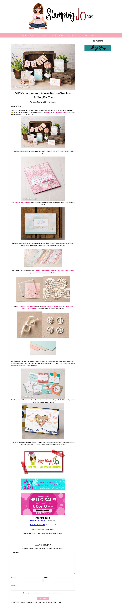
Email (46, 577)
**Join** (45, 35)
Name (14, 577)
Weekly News (72, 35)
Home (24, 35)
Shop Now (84, 35)
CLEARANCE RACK (37, 529)
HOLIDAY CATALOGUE (38, 520)
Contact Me (95, 35)
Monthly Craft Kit (58, 35)
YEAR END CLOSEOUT (37, 525)
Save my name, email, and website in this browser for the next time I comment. (43, 593)
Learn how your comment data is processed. (48, 602)
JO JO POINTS (34, 35)
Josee (54, 102)
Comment (15, 552)
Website (14, 585)
